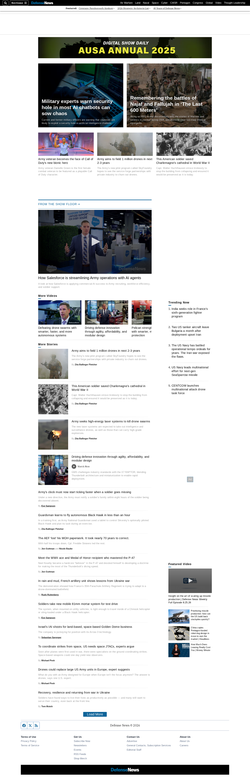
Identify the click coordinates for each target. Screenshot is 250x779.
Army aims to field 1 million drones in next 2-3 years (124, 160)
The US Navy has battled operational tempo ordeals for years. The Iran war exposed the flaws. (191, 351)
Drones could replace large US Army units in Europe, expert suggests (84, 669)
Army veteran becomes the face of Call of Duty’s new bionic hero (65, 160)
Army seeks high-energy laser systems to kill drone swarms (111, 421)
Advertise (132, 741)
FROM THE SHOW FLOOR (57, 204)
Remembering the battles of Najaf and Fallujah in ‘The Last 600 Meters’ (166, 104)
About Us (185, 741)
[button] (95, 241)
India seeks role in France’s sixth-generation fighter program (190, 312)
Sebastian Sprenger (51, 637)
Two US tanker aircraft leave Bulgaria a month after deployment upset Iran (190, 330)
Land (137, 3)
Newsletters (80, 745)
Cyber (164, 3)
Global (209, 3)
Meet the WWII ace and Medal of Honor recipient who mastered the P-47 (86, 557)
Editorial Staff (134, 749)
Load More (95, 714)
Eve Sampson (48, 506)
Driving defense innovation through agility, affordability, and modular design (106, 331)
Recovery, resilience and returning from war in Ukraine (74, 692)
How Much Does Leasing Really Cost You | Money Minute (200, 647)
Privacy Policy (28, 741)
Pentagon (185, 3)
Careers (184, 745)
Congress (198, 3)
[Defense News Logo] (42, 3)
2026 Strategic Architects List (133, 8)
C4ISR (173, 3)
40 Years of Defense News (166, 8)
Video (218, 3)
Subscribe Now (82, 741)
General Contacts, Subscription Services (149, 745)
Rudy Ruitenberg (50, 594)
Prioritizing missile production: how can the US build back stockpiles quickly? (200, 615)
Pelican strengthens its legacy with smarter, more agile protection (151, 331)
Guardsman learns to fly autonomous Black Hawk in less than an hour (84, 515)
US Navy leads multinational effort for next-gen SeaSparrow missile (190, 371)
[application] (95, 242)
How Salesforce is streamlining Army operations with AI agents (89, 278)
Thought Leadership (234, 3)
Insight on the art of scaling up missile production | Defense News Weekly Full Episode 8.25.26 (189, 599)
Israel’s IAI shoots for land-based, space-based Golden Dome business (85, 626)
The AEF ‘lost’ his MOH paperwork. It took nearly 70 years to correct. (83, 538)
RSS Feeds (80, 754)
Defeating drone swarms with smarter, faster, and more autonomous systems (57, 331)
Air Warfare (126, 3)
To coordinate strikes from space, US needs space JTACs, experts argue (86, 646)
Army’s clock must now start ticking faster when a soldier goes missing (84, 492)
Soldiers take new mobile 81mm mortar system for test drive (78, 603)
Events (77, 749)
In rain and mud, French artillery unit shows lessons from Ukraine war (84, 580)
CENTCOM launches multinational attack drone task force (189, 389)
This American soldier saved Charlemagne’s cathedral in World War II (183, 160)
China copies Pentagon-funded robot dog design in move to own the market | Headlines (200, 633)
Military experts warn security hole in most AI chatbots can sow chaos (77, 107)
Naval (146, 3)
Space (155, 3)
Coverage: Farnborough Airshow (96, 8)
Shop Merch (80, 758)
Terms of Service (30, 745)
